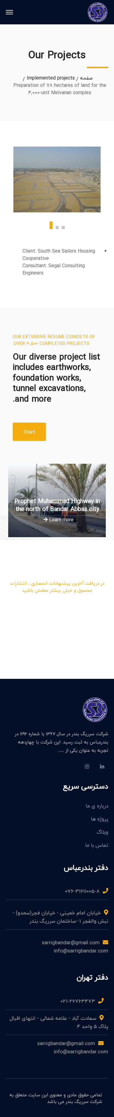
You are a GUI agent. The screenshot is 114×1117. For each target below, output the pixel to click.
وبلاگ (102, 832)
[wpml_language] (72, 767)
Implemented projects (51, 78)
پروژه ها (99, 819)
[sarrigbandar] (97, 11)
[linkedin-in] (102, 767)
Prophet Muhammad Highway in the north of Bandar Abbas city (57, 505)
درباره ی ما (97, 806)
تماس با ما (96, 845)
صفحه (86, 78)
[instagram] (87, 767)
